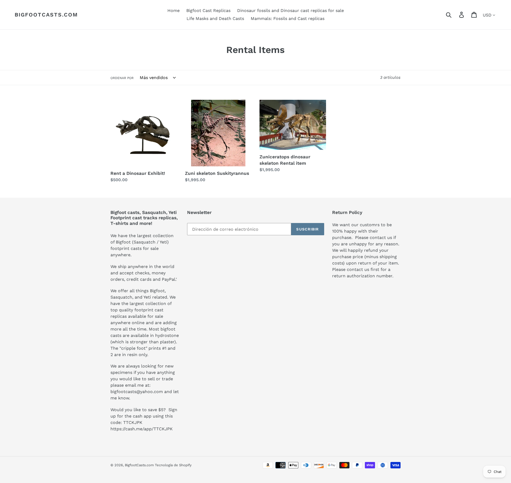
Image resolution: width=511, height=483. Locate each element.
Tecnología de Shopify (173, 465)
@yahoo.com (149, 391)
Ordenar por (122, 78)
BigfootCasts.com (46, 14)
